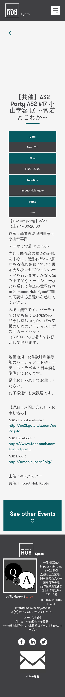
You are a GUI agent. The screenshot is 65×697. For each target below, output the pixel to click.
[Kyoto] (18, 6)
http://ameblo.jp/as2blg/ (30, 461)
